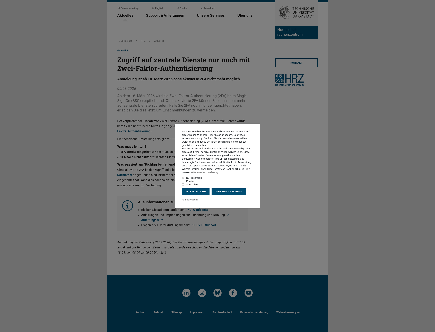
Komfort (190, 181)
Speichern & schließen (228, 191)
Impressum (191, 199)
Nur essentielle (194, 177)
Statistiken (192, 184)
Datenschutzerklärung (205, 172)
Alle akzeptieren (196, 191)
